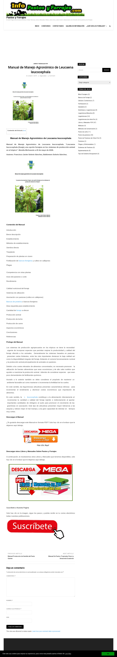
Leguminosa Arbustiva (85, 113)
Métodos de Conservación (86, 129)
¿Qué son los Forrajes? (95, 26)
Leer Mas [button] (68, 653)
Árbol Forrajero (83, 94)
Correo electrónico (13, 609)
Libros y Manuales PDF (40, 63)
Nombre (9, 600)
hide (24, 130)
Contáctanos (58, 26)
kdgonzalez (43, 76)
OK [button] (108, 653)
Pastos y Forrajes (16, 17)
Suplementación (83, 150)
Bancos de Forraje (84, 97)
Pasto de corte (83, 132)
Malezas (81, 125)
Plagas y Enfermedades (86, 144)
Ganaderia (81, 107)
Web (7, 617)
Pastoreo (81, 141)
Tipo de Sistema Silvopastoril (87, 154)
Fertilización (82, 104)
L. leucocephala (30, 397)
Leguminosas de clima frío (86, 119)
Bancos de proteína (14, 302)
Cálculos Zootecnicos (85, 101)
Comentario (11, 576)
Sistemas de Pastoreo (85, 147)
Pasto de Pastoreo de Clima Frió (88, 138)
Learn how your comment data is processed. (46, 631)
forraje (18, 310)
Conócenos (45, 26)
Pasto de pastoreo (84, 135)
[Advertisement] (58, 44)
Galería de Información (75, 26)
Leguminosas (82, 116)
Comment (52, 76)
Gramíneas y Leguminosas (86, 110)
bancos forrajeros (25, 261)
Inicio (37, 26)
